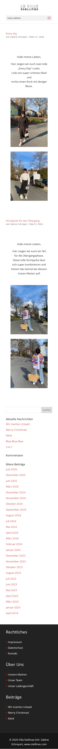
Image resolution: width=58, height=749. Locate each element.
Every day (11, 33)
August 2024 (13, 515)
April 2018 (12, 613)
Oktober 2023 (14, 567)
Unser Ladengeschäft (21, 686)
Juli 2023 (11, 578)
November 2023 (16, 561)
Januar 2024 (13, 550)
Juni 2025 (11, 481)
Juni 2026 (11, 469)
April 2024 (12, 532)
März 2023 (12, 601)
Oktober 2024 (14, 503)
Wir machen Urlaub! (18, 424)
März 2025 (12, 486)
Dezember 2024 (16, 492)
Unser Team (15, 680)
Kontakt (12, 653)
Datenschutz (15, 647)
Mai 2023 (11, 590)
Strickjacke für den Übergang (23, 220)
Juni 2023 (11, 584)
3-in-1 (9, 447)
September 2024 (16, 509)
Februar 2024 (14, 544)
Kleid (9, 435)
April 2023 (12, 596)
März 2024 (12, 538)
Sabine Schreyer (18, 36)
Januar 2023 (13, 607)
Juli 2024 (11, 521)
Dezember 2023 (16, 555)
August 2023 (13, 573)
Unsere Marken (17, 674)
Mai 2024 (11, 527)
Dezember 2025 (16, 475)
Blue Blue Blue (14, 441)
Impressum (15, 642)
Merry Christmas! (16, 429)
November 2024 (16, 498)
